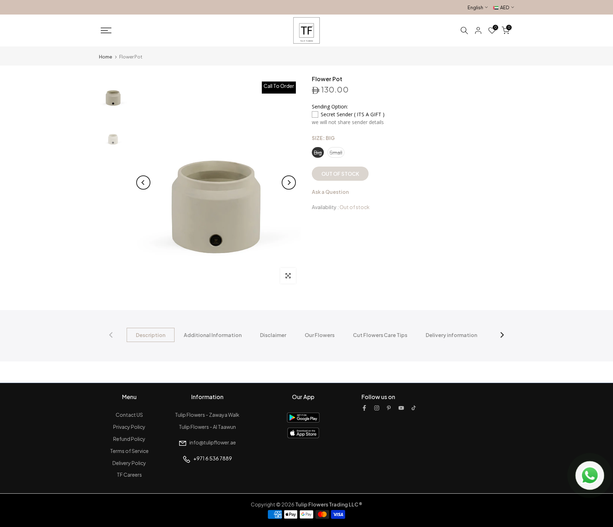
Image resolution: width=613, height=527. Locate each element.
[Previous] (143, 182)
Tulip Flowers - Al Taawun (207, 427)
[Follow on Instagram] (376, 408)
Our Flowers (320, 335)
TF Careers (129, 474)
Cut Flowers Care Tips (380, 335)
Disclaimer (273, 335)
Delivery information (451, 335)
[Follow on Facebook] (364, 408)
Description (150, 335)
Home (105, 57)
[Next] (289, 182)
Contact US (129, 414)
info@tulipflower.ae (212, 442)
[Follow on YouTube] (401, 408)
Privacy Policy (129, 427)
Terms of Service (129, 451)
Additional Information (213, 335)
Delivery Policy (129, 463)
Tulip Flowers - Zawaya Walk (207, 414)
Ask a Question (330, 192)
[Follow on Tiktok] (413, 408)
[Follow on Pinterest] (388, 408)
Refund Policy (129, 439)
